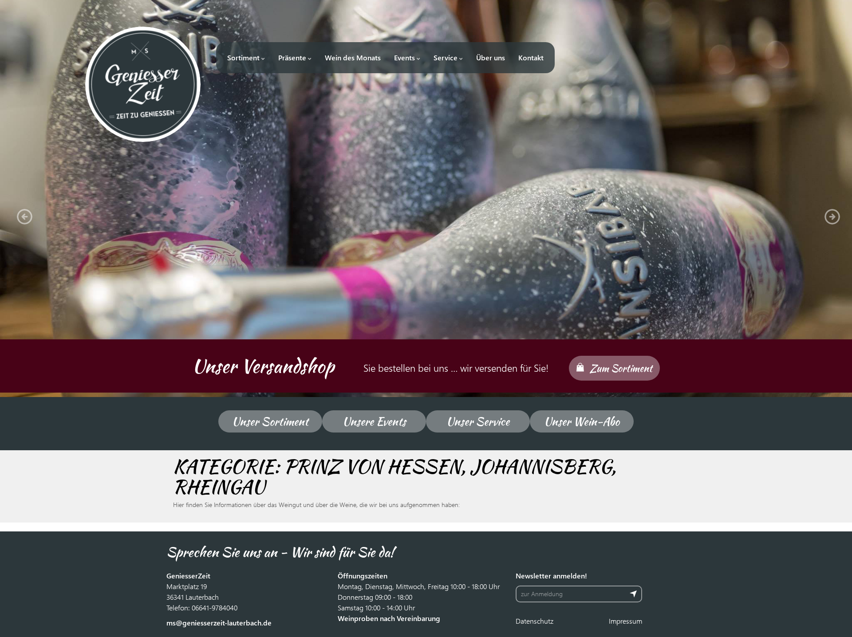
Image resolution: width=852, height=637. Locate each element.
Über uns (490, 57)
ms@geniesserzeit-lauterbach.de (219, 622)
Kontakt (531, 57)
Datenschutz (534, 620)
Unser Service (477, 421)
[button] (22, 214)
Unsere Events (374, 421)
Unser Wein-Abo (581, 421)
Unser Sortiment (270, 421)
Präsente (293, 57)
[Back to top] (832, 617)
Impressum (625, 620)
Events (405, 57)
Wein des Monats (353, 57)
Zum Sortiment (621, 368)
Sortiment (244, 57)
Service (446, 57)
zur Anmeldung (542, 594)
